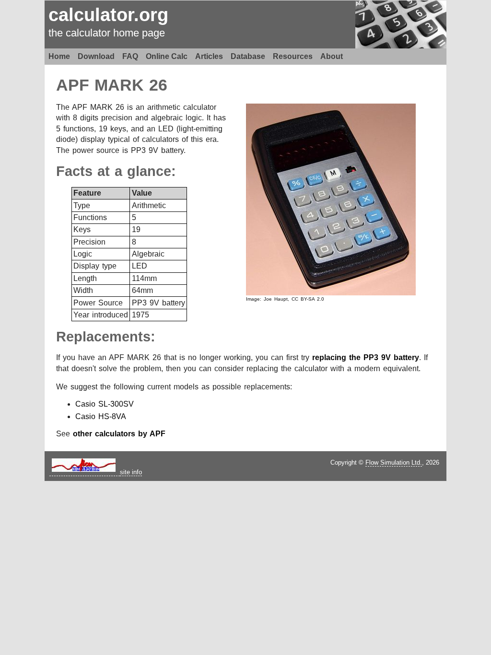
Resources (293, 56)
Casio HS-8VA (100, 416)
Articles (209, 56)
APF (72, 85)
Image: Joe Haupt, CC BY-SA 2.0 (285, 299)
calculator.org (108, 14)
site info (131, 472)
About (331, 56)
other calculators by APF (119, 434)
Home (59, 56)
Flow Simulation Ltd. (393, 462)
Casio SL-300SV (104, 404)
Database (248, 56)
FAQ (130, 56)
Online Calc (166, 56)
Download (96, 56)
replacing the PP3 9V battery (365, 357)
